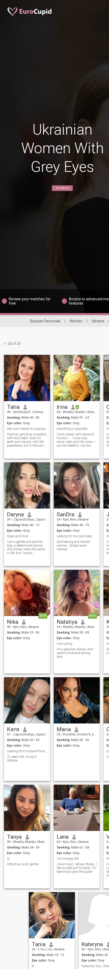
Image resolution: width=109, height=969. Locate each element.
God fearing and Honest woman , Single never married (73, 545)
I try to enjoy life (68, 858)
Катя (13, 729)
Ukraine (98, 321)
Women (76, 321)
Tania (39, 944)
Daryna (15, 514)
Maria (64, 729)
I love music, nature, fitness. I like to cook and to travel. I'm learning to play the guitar (77, 868)
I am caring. (65, 644)
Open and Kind (17, 536)
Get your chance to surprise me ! (27, 429)
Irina (62, 407)
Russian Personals (45, 321)
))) (8, 858)
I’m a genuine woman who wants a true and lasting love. (75, 653)
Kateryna (92, 944)
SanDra (65, 514)
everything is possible (72, 429)
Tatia (13, 407)
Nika (12, 622)
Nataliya (67, 622)
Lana (63, 837)
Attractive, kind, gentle (22, 864)
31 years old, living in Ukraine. (22, 758)
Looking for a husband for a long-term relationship (27, 751)
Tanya (14, 837)
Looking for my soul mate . (75, 536)
